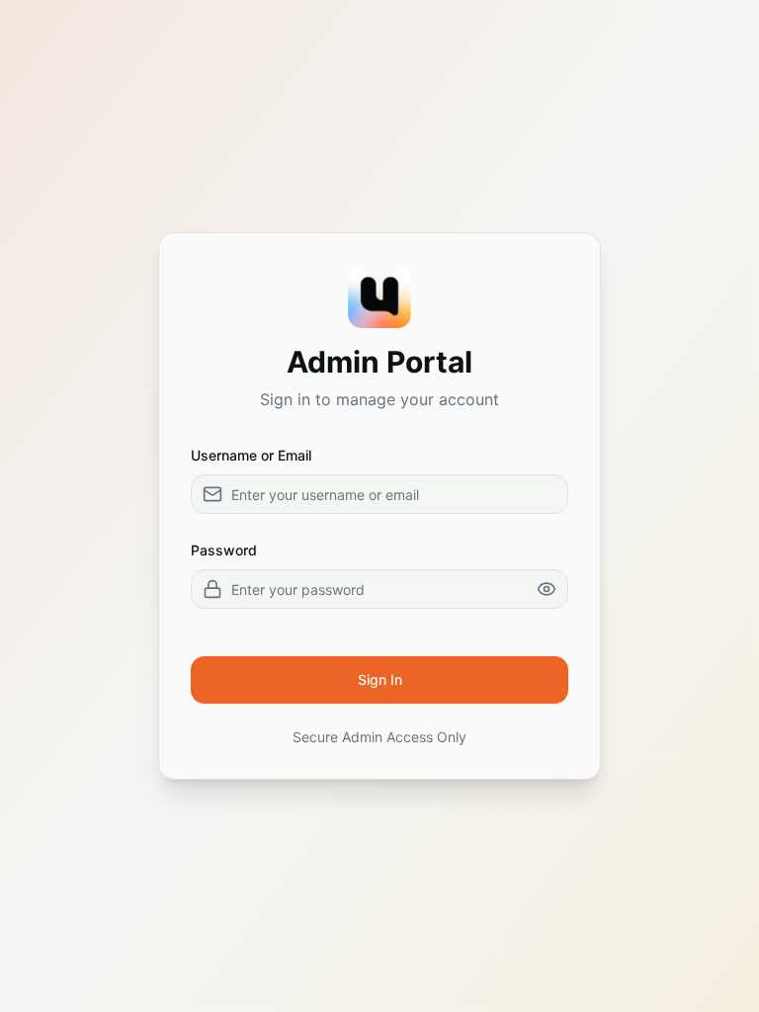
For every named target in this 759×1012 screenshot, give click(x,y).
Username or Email (251, 455)
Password (224, 550)
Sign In (380, 679)
